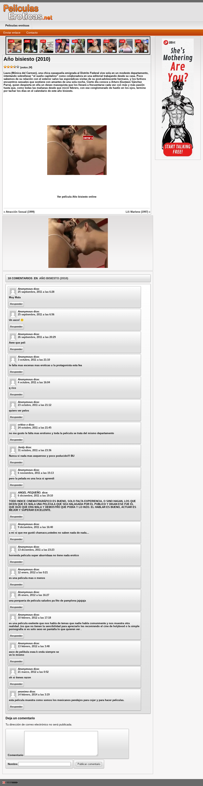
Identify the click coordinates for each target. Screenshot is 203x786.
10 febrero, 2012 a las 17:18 (34, 617)
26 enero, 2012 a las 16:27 (33, 595)
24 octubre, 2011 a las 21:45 (34, 427)
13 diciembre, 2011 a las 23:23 (36, 549)
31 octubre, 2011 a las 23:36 (34, 450)
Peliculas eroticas (17, 25)
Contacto (32, 32)
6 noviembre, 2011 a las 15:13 (36, 472)
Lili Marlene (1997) (137, 211)
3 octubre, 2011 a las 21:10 (34, 359)
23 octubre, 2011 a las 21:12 (34, 405)
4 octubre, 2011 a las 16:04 (34, 382)
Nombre (12, 764)
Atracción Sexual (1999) (20, 211)
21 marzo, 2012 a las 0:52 (33, 671)
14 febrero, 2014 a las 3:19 (34, 694)
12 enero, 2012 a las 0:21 (33, 572)
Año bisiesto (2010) (53, 278)
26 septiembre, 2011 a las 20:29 (37, 337)
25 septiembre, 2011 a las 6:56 (36, 314)
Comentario (15, 755)
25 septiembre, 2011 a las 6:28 (36, 291)
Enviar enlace (11, 32)
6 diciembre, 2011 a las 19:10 (35, 495)
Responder (16, 304)
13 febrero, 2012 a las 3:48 (34, 646)
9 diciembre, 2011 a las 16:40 (35, 527)
